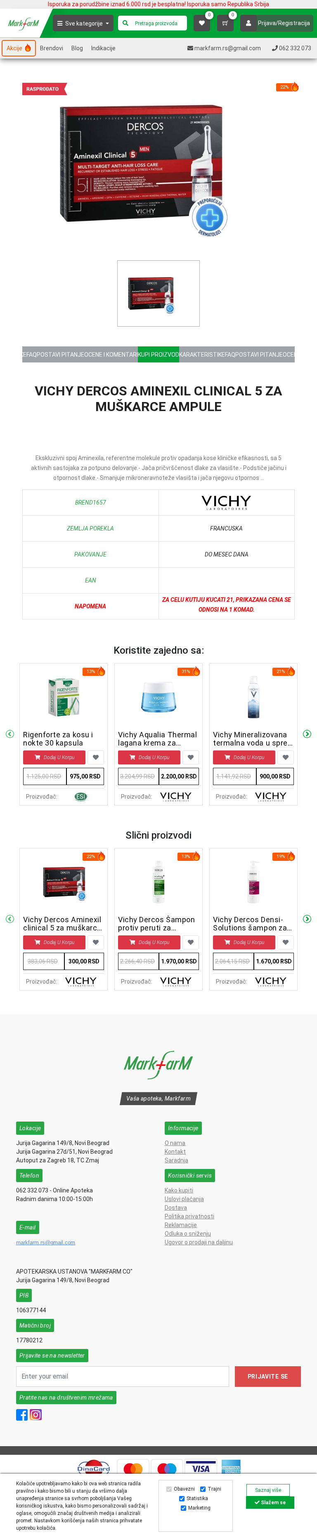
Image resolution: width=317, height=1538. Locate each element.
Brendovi (51, 48)
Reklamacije (181, 1225)
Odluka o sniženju (188, 1233)
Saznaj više (268, 1490)
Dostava (176, 1207)
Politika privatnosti (189, 1216)
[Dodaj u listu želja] (96, 757)
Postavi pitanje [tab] (60, 354)
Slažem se (273, 1502)
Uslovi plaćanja (184, 1199)
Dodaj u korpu (59, 757)
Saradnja (176, 1160)
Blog (77, 48)
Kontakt (175, 1151)
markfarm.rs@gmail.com (45, 1242)
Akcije (15, 48)
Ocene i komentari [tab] (111, 354)
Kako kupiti (179, 1190)
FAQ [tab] (31, 354)
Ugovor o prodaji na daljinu (199, 1242)
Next (307, 734)
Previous (10, 734)
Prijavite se (268, 1376)
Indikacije (103, 48)
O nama (175, 1143)
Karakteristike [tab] (202, 354)
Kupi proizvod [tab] (158, 354)
